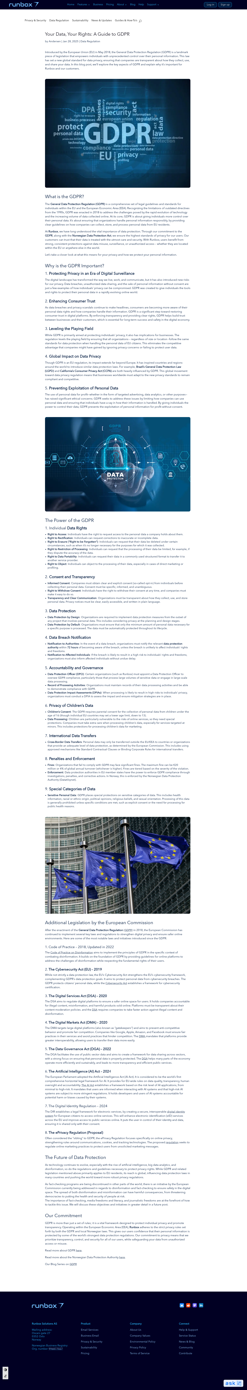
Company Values (140, 1336)
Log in (210, 4)
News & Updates (101, 20)
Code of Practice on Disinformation (71, 952)
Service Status (187, 1336)
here (79, 1250)
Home (70, 4)
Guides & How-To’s (126, 20)
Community (186, 1347)
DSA (94, 1010)
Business (98, 4)
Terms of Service (140, 1353)
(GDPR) (128, 930)
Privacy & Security (35, 20)
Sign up (225, 4)
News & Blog (187, 1342)
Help (141, 4)
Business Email (90, 1336)
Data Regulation (59, 20)
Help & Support (188, 1330)
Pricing (110, 4)
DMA (142, 1036)
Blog (132, 4)
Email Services (89, 1330)
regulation (172, 1142)
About (120, 4)
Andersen (55, 41)
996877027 (56, 1349)
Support (151, 4)
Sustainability (80, 20)
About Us (135, 1330)
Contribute (185, 1353)
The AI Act (87, 1085)
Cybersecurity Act (116, 983)
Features (82, 4)
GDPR (73, 1264)
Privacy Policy (138, 1347)
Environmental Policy (142, 1342)
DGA (145, 1059)
